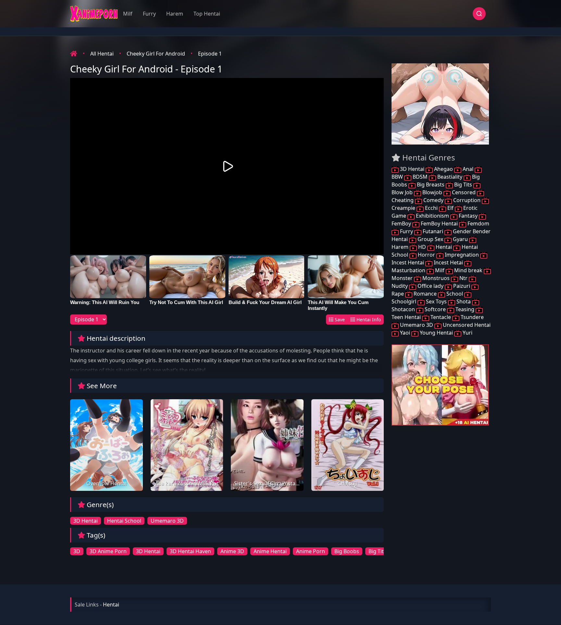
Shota (463, 301)
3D (76, 551)
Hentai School (124, 520)
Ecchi (431, 207)
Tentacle (440, 317)
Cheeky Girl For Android (156, 53)
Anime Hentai (270, 551)
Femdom (477, 223)
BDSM (420, 176)
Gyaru (460, 239)
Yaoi (405, 332)
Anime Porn (310, 551)
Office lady (430, 285)
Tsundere (471, 317)
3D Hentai (85, 520)
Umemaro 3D (167, 520)
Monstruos (436, 278)
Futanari (432, 231)
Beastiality (450, 176)
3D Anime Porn (108, 551)
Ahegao (443, 168)
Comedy (433, 200)
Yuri (466, 332)
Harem (174, 13)
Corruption (467, 200)
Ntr (463, 278)
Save (339, 319)
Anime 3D (232, 551)
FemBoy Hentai (439, 223)
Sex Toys (436, 301)
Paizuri (461, 285)
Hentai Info (368, 319)
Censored (464, 192)
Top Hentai (206, 13)
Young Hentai (436, 332)
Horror (426, 254)
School (454, 293)
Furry (149, 13)
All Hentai (102, 53)
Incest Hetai (448, 262)
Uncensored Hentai (466, 324)
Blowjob (432, 192)
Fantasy (468, 215)
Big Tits (463, 184)
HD (422, 246)
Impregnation (461, 254)
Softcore (435, 309)
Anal (468, 168)
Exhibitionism (432, 215)
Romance (425, 293)
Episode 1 (210, 53)
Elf (450, 207)
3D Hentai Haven (190, 551)
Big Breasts (431, 184)
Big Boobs (346, 551)
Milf (127, 13)
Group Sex (430, 239)
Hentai (443, 246)
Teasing (465, 309)
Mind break (468, 270)
